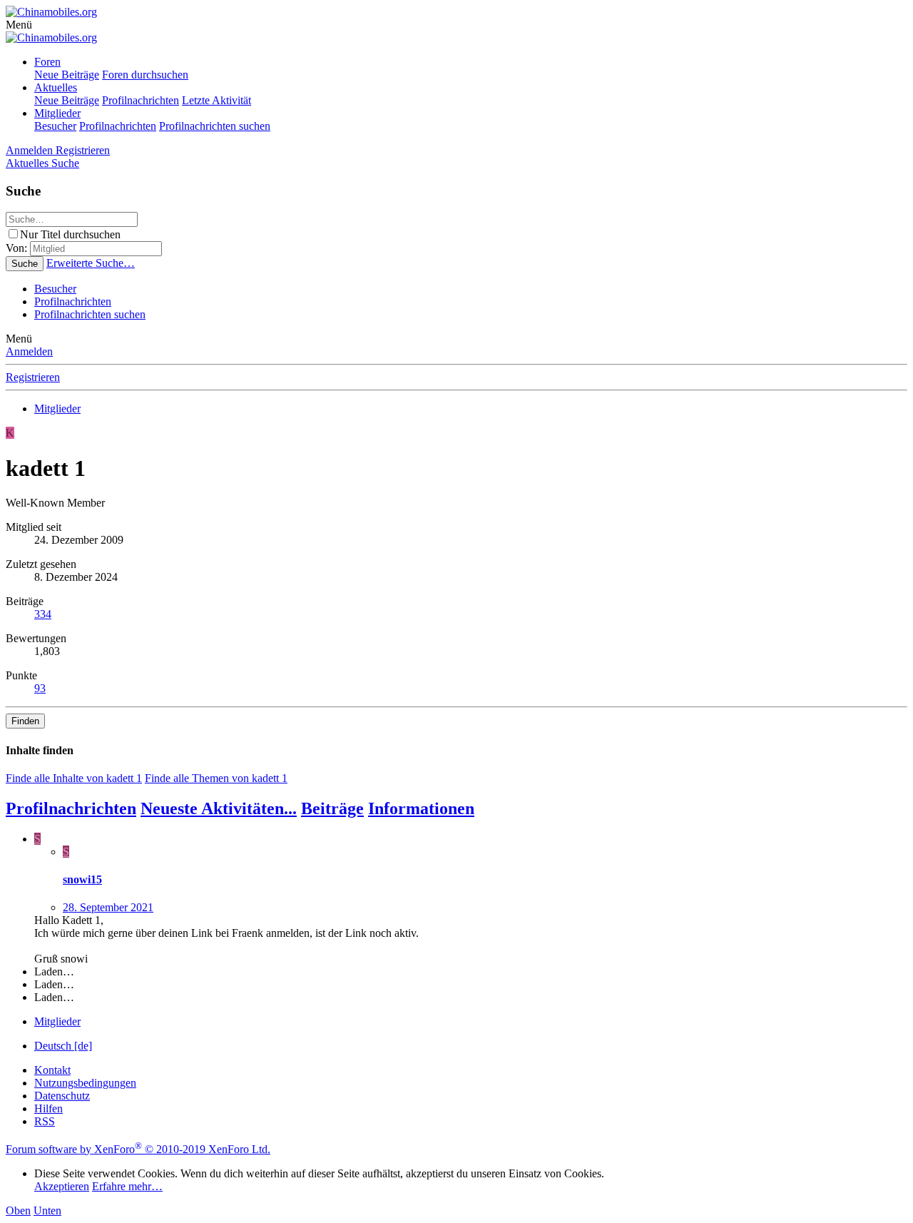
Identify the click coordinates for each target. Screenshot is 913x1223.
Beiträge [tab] (332, 808)
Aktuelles (55, 87)
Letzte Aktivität (216, 100)
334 (42, 614)
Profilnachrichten (140, 100)
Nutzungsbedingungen (85, 1083)
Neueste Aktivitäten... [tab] (219, 808)
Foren (47, 62)
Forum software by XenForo (138, 1149)
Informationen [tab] (421, 808)
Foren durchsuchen (145, 74)
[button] (19, 25)
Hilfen (48, 1108)
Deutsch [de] (63, 1046)
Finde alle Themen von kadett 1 (216, 778)
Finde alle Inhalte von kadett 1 (74, 778)
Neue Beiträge (66, 74)
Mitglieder (57, 113)
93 (40, 688)
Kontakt (52, 1070)
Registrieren (33, 377)
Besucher (55, 126)
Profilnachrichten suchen (214, 126)
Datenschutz (62, 1096)
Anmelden (29, 351)
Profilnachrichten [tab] (71, 808)
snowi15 (82, 879)
